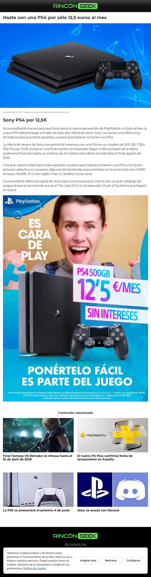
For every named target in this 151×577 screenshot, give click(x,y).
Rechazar (111, 560)
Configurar (134, 560)
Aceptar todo (88, 560)
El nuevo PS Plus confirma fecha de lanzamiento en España (105, 457)
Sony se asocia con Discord (98, 510)
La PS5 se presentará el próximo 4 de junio (36, 510)
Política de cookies (34, 568)
